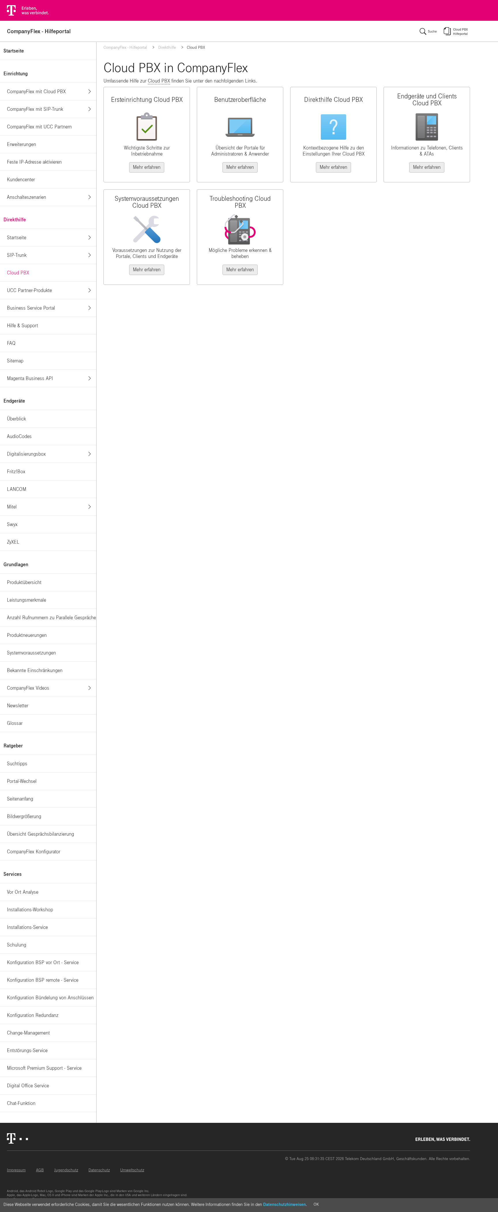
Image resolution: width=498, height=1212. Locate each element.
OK (316, 1204)
